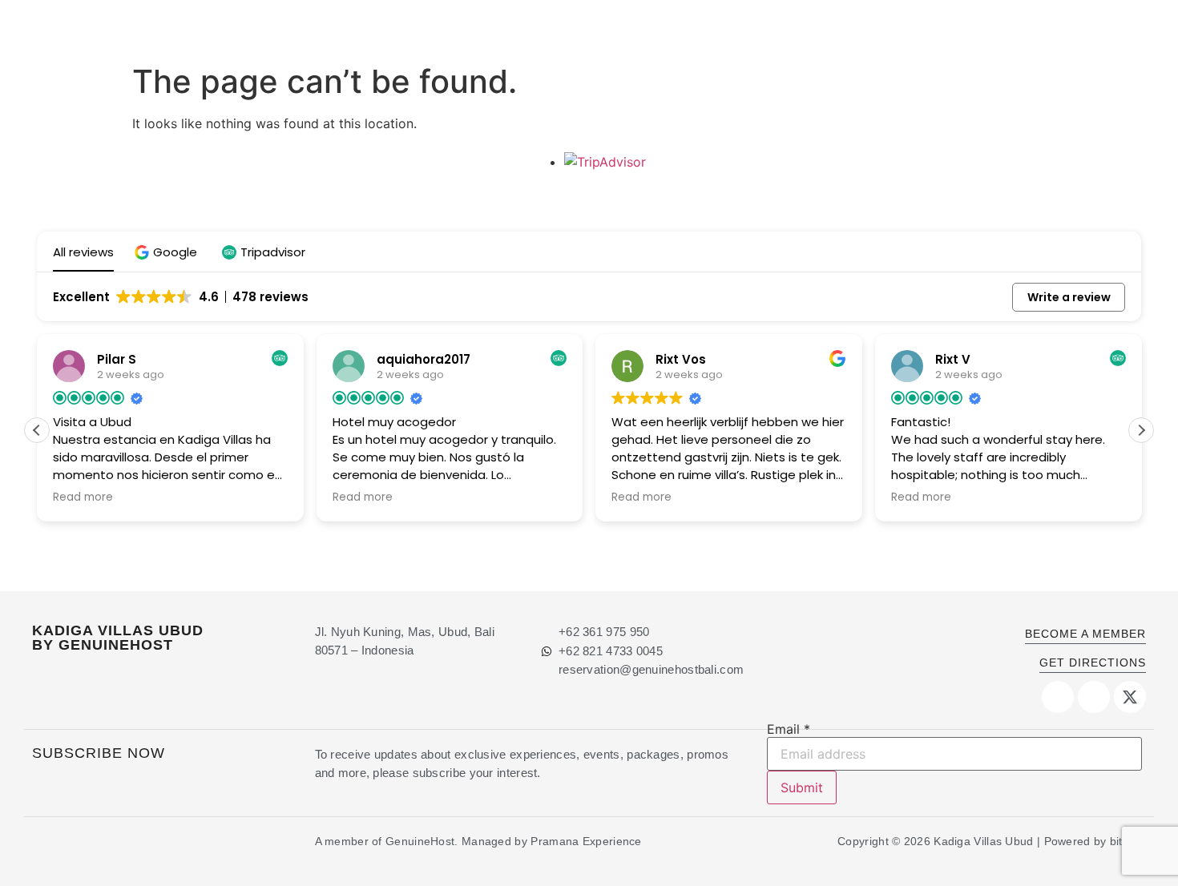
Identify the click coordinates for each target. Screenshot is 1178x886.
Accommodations (562, 28)
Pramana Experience (586, 841)
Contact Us (979, 28)
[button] (168, 252)
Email (788, 729)
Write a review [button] (1069, 297)
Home (472, 28)
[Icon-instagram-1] (1094, 697)
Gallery (899, 28)
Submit (802, 787)
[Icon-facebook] (1058, 697)
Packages (824, 28)
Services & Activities (705, 28)
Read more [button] (83, 497)
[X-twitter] (1130, 697)
